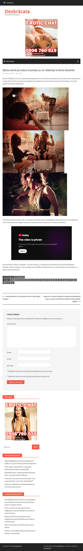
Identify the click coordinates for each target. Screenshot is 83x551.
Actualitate (19, 277)
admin (20, 73)
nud (36, 280)
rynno (49, 280)
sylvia (66, 280)
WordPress (60, 546)
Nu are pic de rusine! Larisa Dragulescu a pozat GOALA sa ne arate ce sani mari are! (20, 510)
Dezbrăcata (17, 11)
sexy (60, 280)
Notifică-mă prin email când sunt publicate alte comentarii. (31, 371)
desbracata (15, 280)
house (24, 280)
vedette (6, 283)
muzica (30, 280)
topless (73, 280)
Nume (9, 352)
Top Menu (10, 3)
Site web (10, 366)
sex (55, 280)
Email (9, 359)
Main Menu (10, 61)
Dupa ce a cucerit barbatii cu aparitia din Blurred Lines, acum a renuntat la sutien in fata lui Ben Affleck (62, 299)
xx (12, 283)
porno (42, 280)
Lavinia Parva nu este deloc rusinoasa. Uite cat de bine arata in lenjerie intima (20, 502)
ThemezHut (47, 548)
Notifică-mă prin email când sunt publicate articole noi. (29, 376)
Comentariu (12, 324)
